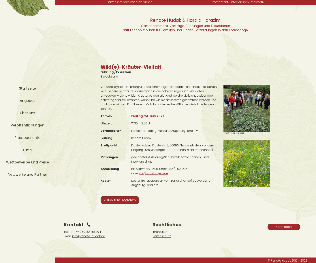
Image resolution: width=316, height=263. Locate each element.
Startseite (27, 88)
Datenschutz (162, 236)
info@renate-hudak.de (88, 236)
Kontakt (74, 224)
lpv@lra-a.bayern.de (153, 173)
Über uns (27, 113)
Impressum (160, 232)
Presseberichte (27, 137)
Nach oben (284, 227)
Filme (27, 150)
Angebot (27, 100)
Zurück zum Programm (120, 200)
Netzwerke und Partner (27, 174)
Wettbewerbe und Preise (27, 162)
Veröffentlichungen (27, 125)
